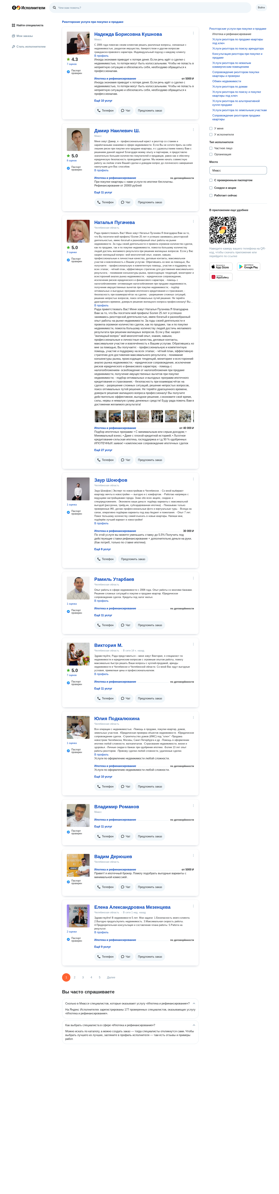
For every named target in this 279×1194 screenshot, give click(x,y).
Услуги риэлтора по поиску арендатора (238, 48)
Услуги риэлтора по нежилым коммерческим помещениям (231, 64)
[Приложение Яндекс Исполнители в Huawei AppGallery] (220, 277)
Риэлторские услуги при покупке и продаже (237, 28)
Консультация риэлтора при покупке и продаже (237, 55)
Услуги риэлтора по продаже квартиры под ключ (237, 41)
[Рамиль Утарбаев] (78, 588)
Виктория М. (108, 645)
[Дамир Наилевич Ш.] (78, 139)
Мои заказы (25, 35)
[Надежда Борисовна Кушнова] (78, 43)
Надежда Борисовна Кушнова (128, 34)
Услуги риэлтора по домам (229, 86)
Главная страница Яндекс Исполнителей (28, 7)
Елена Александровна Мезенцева (132, 907)
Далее (111, 977)
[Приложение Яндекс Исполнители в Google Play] (248, 267)
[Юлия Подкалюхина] (78, 727)
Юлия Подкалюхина (117, 718)
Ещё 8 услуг (102, 549)
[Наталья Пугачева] (78, 231)
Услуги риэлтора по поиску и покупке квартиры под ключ (236, 93)
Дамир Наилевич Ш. (117, 130)
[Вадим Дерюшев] (78, 865)
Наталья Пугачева (114, 222)
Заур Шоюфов (110, 480)
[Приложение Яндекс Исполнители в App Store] (220, 267)
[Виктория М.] (78, 654)
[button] (105, 110)
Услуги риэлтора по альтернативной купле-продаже (236, 102)
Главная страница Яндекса (14, 7)
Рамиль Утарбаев (114, 579)
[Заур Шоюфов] (78, 488)
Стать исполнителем (31, 46)
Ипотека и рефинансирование (115, 78)
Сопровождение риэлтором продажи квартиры (236, 117)
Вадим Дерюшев (113, 856)
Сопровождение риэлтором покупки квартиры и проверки (235, 73)
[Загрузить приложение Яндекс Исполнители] (238, 230)
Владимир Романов (116, 806)
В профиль (101, 55)
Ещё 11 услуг (103, 192)
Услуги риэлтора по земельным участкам (239, 110)
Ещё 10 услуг (103, 100)
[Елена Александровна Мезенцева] (78, 916)
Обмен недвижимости (226, 81)
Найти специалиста (30, 25)
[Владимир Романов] (78, 815)
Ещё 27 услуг (103, 450)
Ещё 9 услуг (102, 946)
